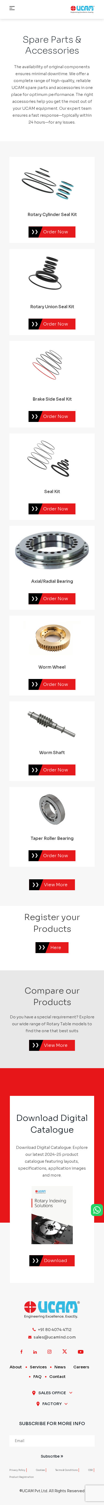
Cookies (40, 1470)
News (60, 1366)
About (16, 1366)
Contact (57, 1376)
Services (38, 1366)
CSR (90, 1470)
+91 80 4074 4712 (55, 1329)
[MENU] (12, 8)
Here (55, 947)
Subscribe (50, 1456)
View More (55, 1045)
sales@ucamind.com (55, 1337)
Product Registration (21, 1476)
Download (55, 1260)
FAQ (37, 1376)
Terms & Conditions (66, 1470)
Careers (81, 1366)
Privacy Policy (17, 1470)
